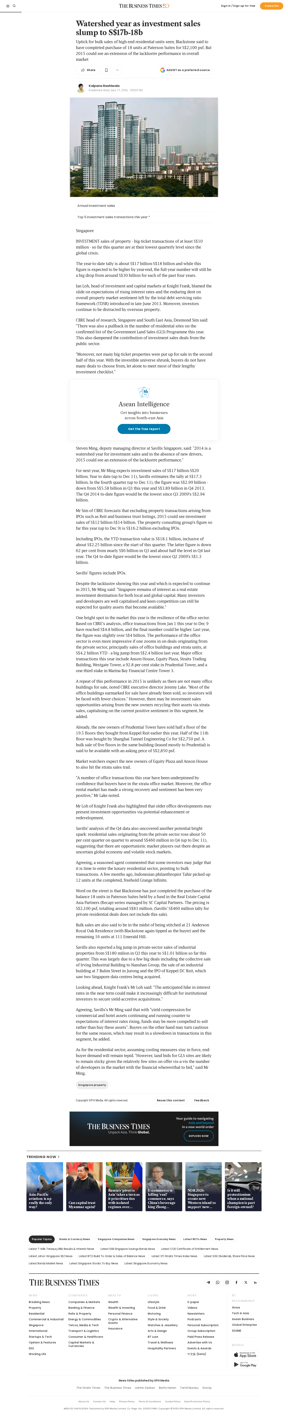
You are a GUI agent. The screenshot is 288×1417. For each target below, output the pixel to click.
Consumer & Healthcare (85, 1337)
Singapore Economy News (159, 1239)
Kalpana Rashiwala (104, 86)
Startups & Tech (40, 1337)
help (112, 1401)
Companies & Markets (84, 1302)
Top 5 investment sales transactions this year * (113, 217)
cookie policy (172, 1401)
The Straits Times (88, 1388)
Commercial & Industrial (46, 1319)
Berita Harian (167, 1388)
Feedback (201, 1100)
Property (35, 1308)
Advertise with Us (199, 1342)
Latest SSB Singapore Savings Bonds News (128, 1249)
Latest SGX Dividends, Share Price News (229, 1256)
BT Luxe (153, 1337)
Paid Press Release (200, 1337)
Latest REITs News (195, 1239)
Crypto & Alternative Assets (123, 1321)
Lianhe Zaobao (145, 1388)
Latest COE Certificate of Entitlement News (189, 1249)
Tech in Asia (240, 1313)
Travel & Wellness (160, 1342)
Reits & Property (79, 1314)
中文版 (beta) (196, 1354)
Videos (192, 1308)
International (38, 1331)
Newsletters (196, 1314)
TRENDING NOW (41, 1156)
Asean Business (243, 1319)
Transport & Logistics (83, 1331)
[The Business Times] (140, 6)
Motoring (154, 1314)
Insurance (115, 1328)
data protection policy (197, 1401)
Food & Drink (157, 1308)
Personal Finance (120, 1314)
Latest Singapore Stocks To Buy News (93, 1263)
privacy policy (127, 1401)
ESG (31, 1348)
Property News (224, 1239)
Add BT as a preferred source (188, 70)
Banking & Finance (81, 1308)
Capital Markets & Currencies (81, 1344)
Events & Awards (199, 1348)
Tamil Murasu (189, 1388)
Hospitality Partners (162, 1348)
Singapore (36, 1325)
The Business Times (117, 1388)
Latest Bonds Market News (46, 1263)
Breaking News (39, 1302)
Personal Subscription (203, 1325)
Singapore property (92, 1085)
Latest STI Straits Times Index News (174, 1256)
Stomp (207, 1388)
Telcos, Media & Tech (83, 1325)
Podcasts (194, 1319)
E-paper (193, 1302)
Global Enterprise (244, 1325)
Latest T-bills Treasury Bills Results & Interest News (61, 1249)
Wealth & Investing (121, 1308)
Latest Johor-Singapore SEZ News (50, 1256)
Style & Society (158, 1319)
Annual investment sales (96, 205)
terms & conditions (150, 1401)
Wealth (113, 1302)
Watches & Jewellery (163, 1325)
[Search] (14, 6)
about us (83, 1401)
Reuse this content (171, 1100)
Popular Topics (42, 1239)
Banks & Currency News (74, 1239)
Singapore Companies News (116, 1239)
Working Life (37, 1354)
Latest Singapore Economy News (145, 1263)
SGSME (236, 1331)
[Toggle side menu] (8, 6)
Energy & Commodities (84, 1319)
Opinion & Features (42, 1342)
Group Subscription (201, 1331)
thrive (236, 1307)
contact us (99, 1401)
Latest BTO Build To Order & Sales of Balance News (112, 1256)
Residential (36, 1314)
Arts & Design (157, 1331)
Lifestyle (153, 1302)
